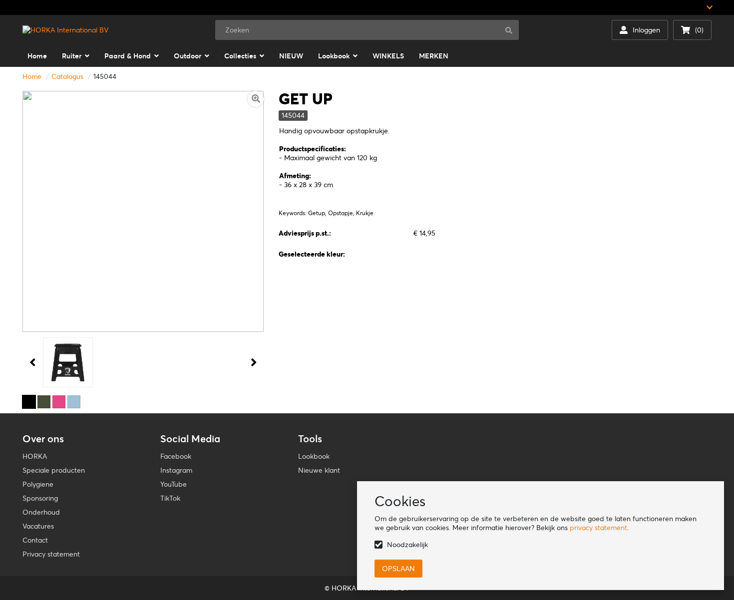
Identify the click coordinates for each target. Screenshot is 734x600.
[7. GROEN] (43, 401)
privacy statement (598, 527)
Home (31, 76)
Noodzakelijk (407, 544)
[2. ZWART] (28, 401)
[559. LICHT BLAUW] (73, 401)
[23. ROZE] (58, 401)
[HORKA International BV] (65, 29)
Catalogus (67, 76)
